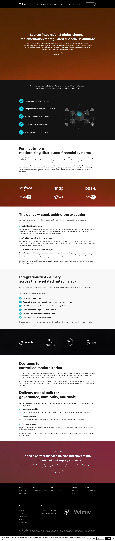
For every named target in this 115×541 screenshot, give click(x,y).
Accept (108, 538)
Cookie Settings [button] (91, 538)
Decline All (100, 538)
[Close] (113, 538)
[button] (38, 4)
